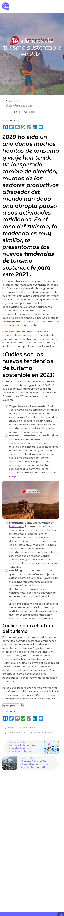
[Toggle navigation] (60, 6)
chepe (10, 727)
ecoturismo (29, 727)
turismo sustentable (43, 732)
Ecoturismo (16, 526)
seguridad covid (16, 732)
